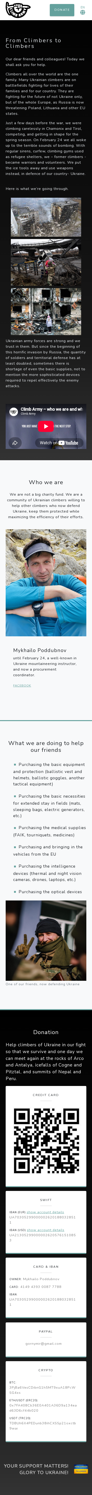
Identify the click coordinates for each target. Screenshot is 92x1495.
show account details (45, 1212)
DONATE (62, 10)
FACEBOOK (22, 686)
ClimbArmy (18, 10)
